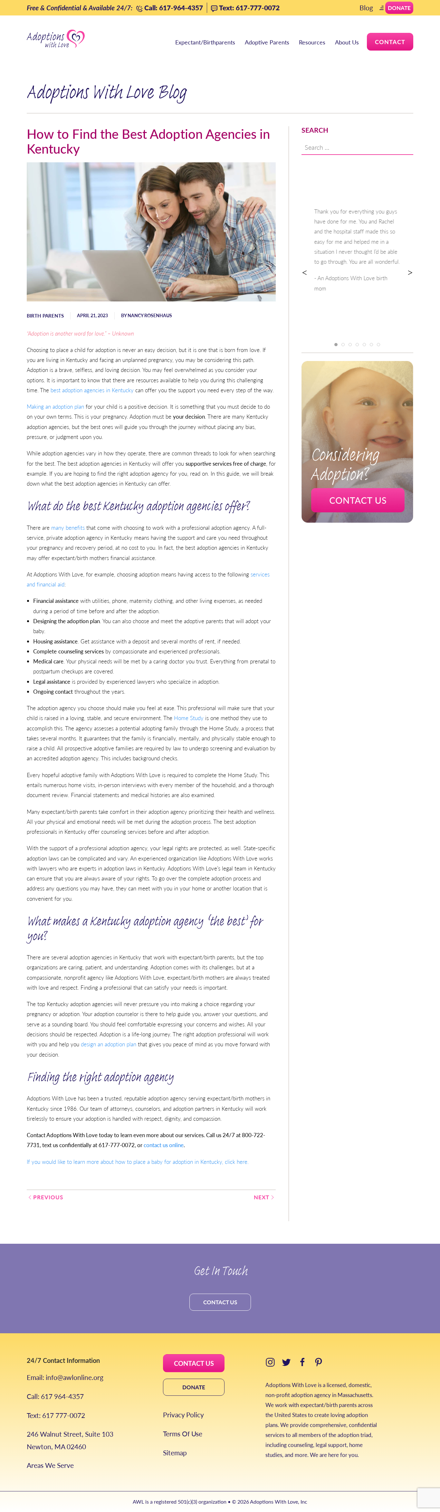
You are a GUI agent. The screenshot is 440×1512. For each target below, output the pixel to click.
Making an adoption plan (55, 406)
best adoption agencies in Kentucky (92, 390)
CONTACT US (194, 1363)
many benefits (68, 527)
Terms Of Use (182, 1433)
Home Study (189, 718)
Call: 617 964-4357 (55, 1396)
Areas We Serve (50, 1465)
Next (261, 1197)
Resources (312, 42)
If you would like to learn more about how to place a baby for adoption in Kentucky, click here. (138, 1161)
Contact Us (220, 1302)
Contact (390, 42)
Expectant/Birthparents (205, 42)
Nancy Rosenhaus (150, 315)
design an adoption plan (108, 1044)
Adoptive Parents (267, 42)
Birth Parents (45, 315)
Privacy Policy (183, 1414)
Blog (366, 7)
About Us (347, 42)
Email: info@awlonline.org (65, 1377)
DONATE (193, 1387)
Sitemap (175, 1452)
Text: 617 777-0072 (56, 1415)
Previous (48, 1197)
